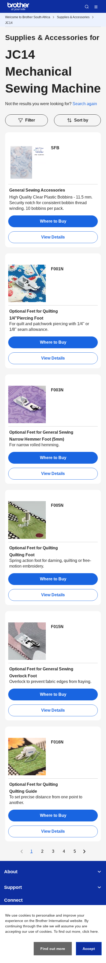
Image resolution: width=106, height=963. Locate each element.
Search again (85, 104)
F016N (57, 742)
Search (86, 6)
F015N (57, 626)
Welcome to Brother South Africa (27, 17)
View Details (53, 237)
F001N (57, 269)
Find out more (52, 949)
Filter (30, 120)
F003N (57, 390)
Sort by (81, 120)
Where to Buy (53, 221)
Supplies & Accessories (73, 17)
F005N (57, 505)
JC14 (9, 23)
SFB (55, 148)
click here (90, 931)
